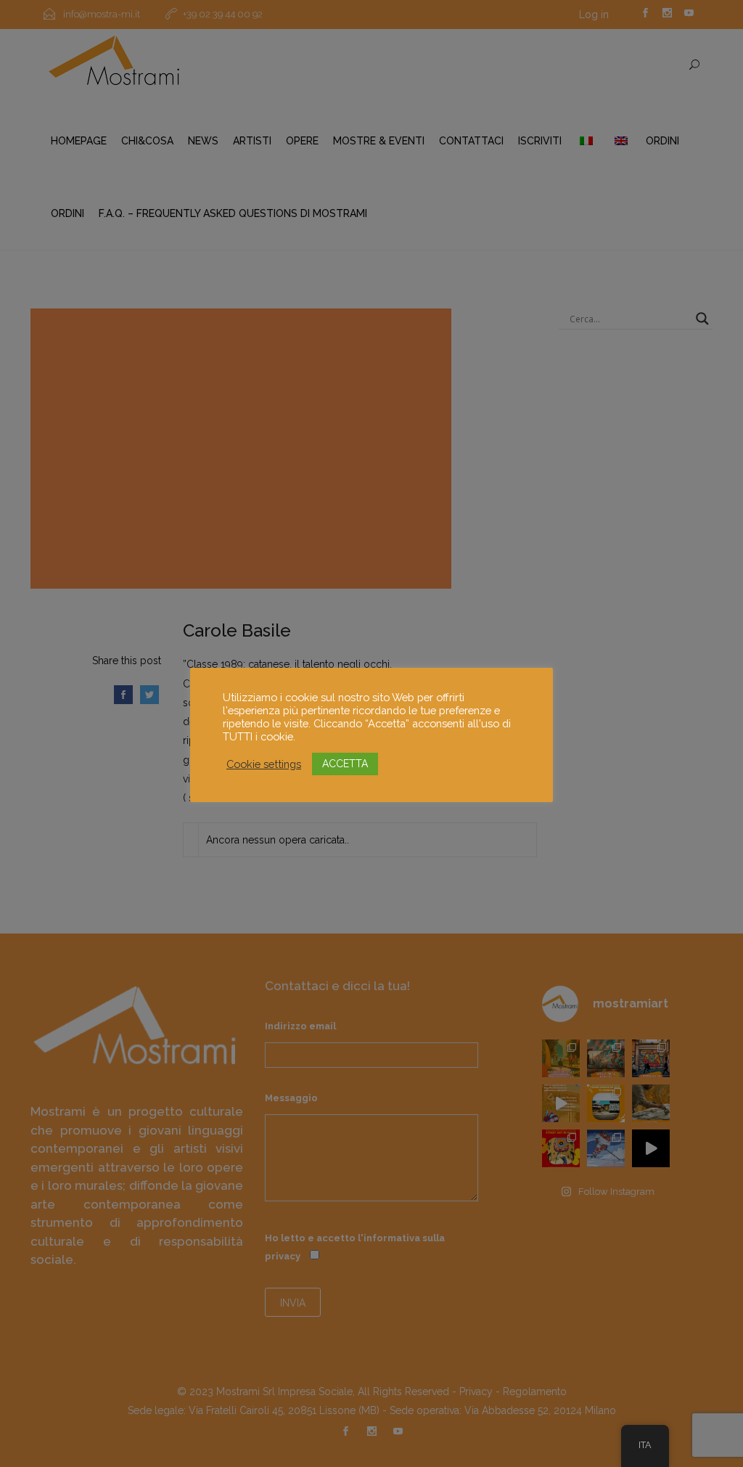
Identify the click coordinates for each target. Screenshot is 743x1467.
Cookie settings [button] (263, 764)
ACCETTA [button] (345, 763)
